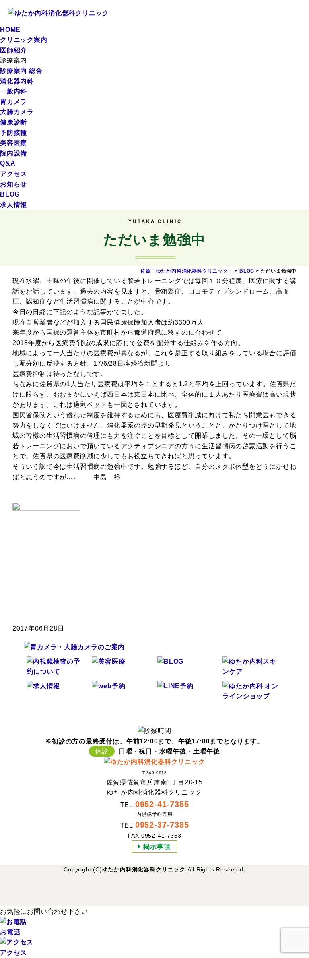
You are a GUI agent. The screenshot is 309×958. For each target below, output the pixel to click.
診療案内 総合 (21, 70)
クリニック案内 (23, 39)
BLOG (10, 194)
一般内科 (13, 91)
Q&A (7, 163)
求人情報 (13, 204)
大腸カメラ (17, 111)
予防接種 (13, 132)
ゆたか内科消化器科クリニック (143, 869)
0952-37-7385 (162, 824)
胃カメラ (13, 101)
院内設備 (13, 153)
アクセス (13, 173)
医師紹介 (13, 50)
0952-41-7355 (162, 804)
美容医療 (13, 142)
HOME (10, 29)
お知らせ (13, 184)
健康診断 (13, 122)
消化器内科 (17, 81)
